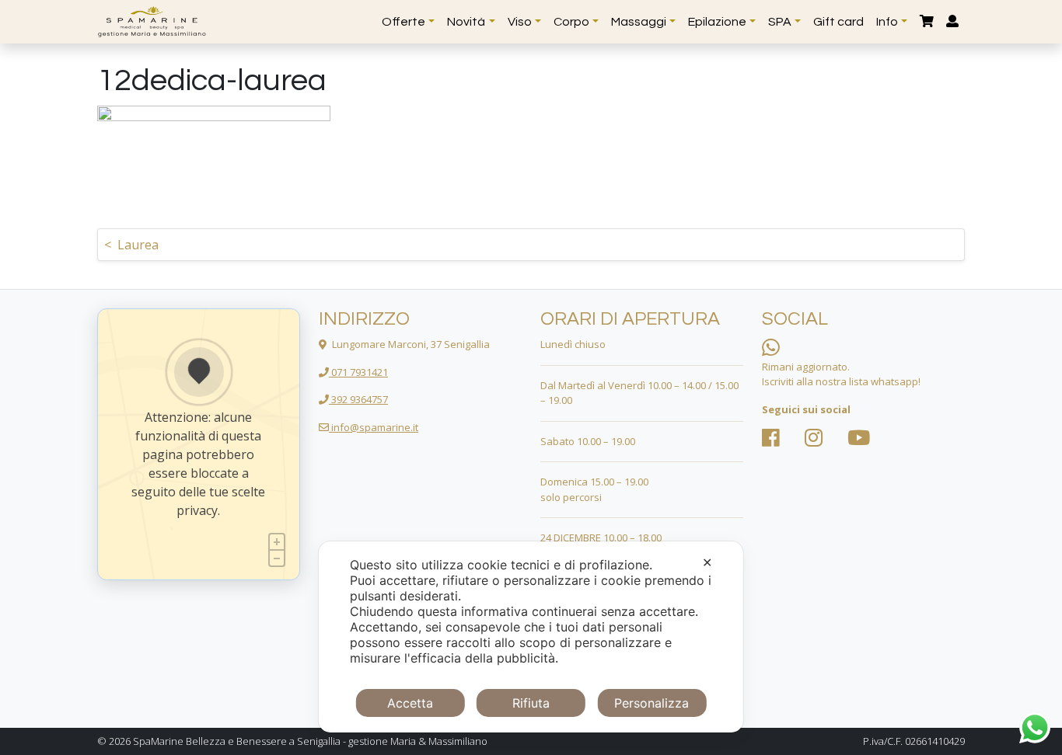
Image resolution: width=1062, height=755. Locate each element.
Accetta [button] (410, 703)
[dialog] (531, 636)
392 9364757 (358, 399)
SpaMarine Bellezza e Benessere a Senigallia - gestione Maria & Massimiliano (310, 741)
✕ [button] (707, 562)
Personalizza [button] (651, 703)
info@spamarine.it (373, 427)
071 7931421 (358, 372)
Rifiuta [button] (531, 703)
